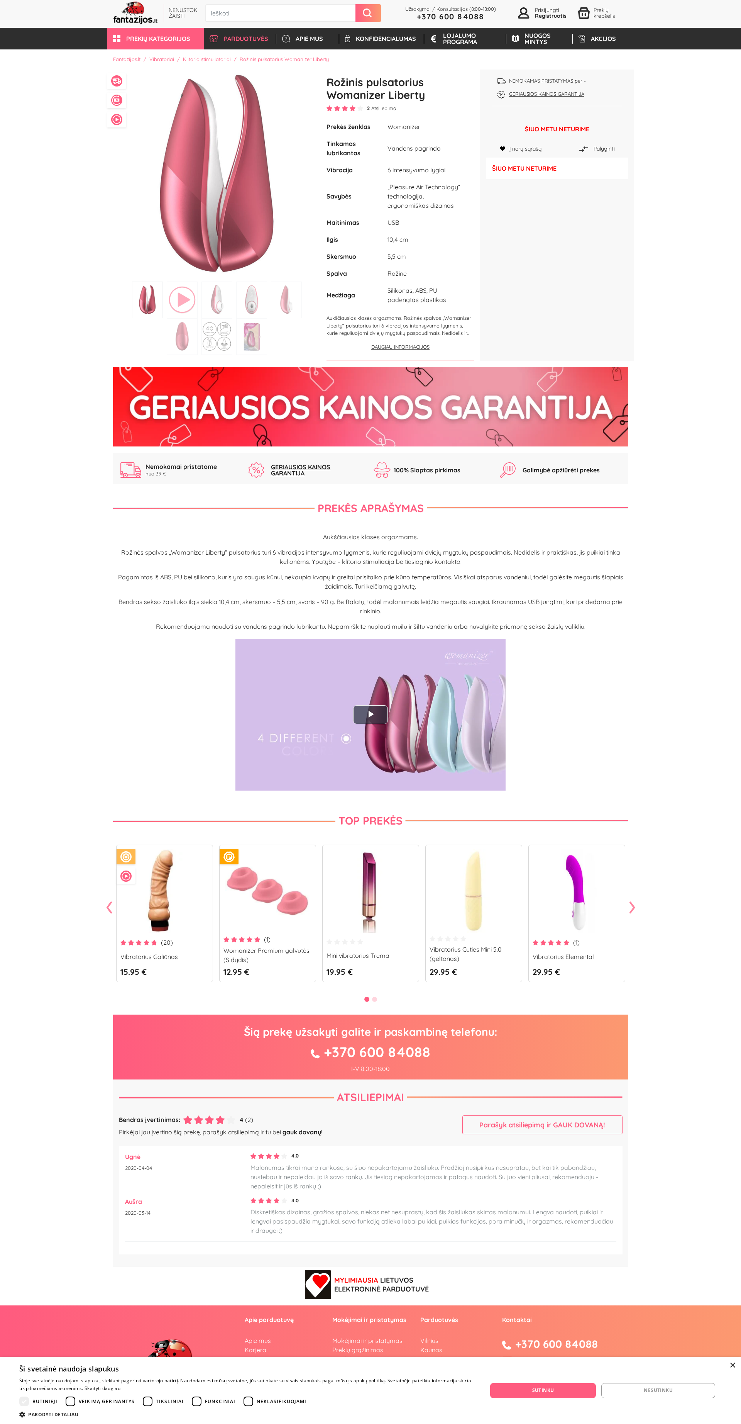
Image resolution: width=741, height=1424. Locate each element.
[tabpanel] (217, 174)
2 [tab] (182, 300)
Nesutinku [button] (658, 1390)
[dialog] (370, 1390)
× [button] (732, 1365)
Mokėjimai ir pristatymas (367, 1340)
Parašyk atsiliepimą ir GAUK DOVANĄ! (542, 1124)
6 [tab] (182, 336)
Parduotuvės (439, 1320)
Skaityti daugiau (102, 1388)
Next (632, 908)
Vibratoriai (161, 59)
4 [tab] (251, 300)
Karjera (255, 1350)
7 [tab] (216, 336)
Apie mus (258, 1340)
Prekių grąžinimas (357, 1350)
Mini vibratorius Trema (358, 955)
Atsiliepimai (370, 1097)
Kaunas (431, 1350)
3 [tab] (216, 300)
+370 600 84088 (450, 16)
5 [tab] (286, 300)
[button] (155, 38)
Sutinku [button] (543, 1390)
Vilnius (429, 1340)
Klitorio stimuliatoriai (207, 59)
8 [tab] (251, 336)
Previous (109, 908)
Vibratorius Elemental (563, 957)
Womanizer (403, 127)
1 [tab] (147, 300)
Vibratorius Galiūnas (149, 957)
